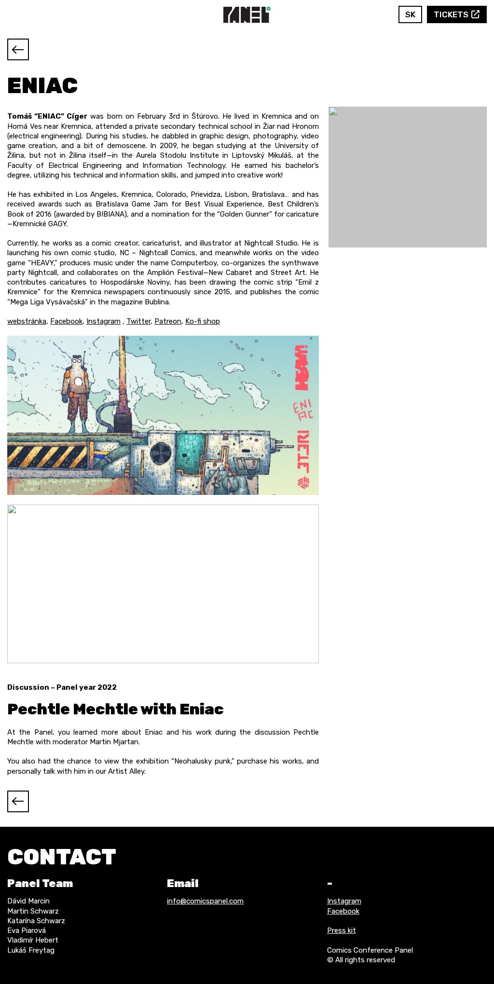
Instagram (379, 15)
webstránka (26, 321)
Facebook (364, 15)
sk (410, 14)
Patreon (167, 321)
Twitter (138, 321)
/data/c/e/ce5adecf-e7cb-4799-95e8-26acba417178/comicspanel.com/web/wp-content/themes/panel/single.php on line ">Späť (18, 49)
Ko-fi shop (202, 321)
